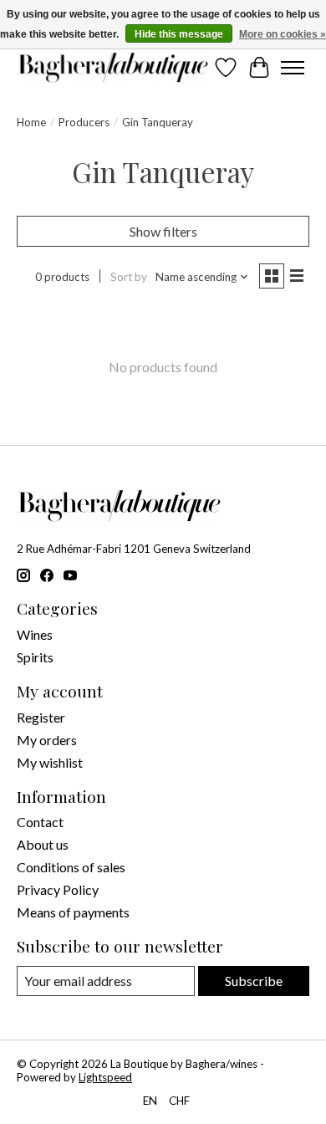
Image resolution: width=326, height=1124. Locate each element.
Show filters (163, 231)
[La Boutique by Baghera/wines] (113, 68)
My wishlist (50, 762)
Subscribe (254, 981)
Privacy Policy (58, 889)
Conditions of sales (71, 867)
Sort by (128, 277)
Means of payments (73, 912)
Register (41, 717)
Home (31, 122)
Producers (84, 122)
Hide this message (179, 34)
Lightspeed (105, 1077)
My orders (47, 740)
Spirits (35, 657)
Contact (40, 822)
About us (43, 844)
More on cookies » (282, 34)
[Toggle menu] (292, 67)
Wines (35, 634)
